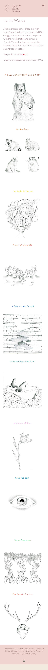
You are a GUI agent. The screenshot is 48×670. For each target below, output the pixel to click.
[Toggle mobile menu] (43, 5)
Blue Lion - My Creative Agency (24, 654)
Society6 (23, 54)
